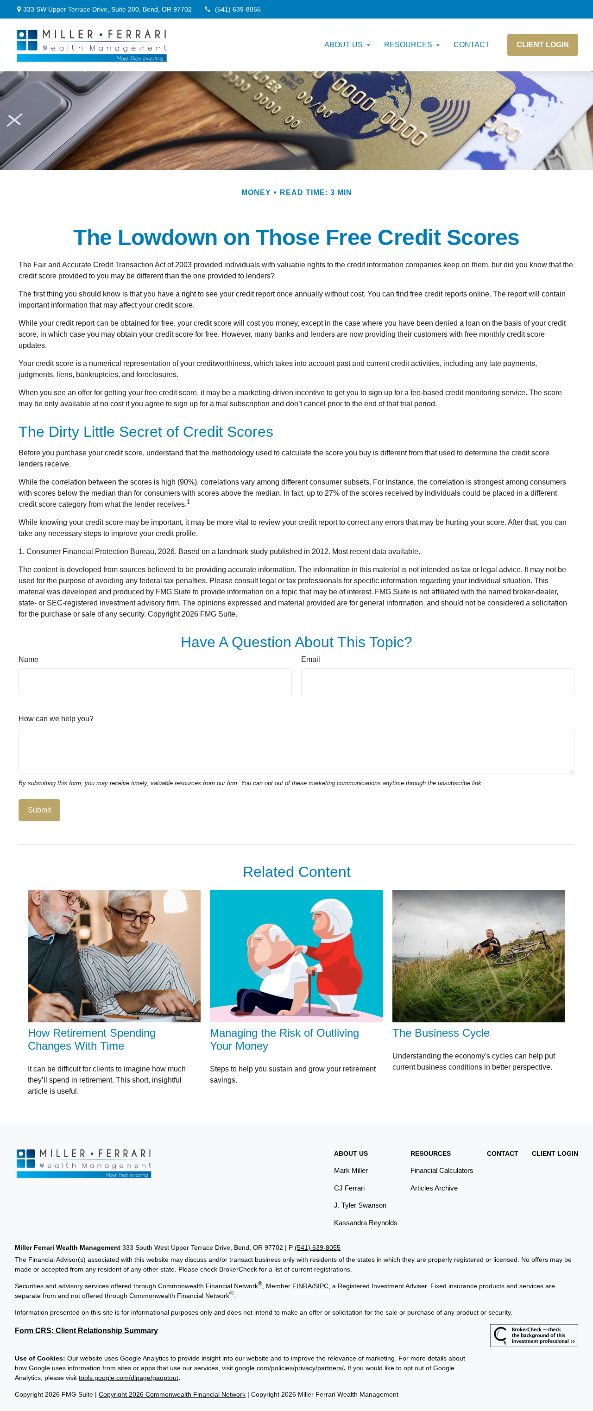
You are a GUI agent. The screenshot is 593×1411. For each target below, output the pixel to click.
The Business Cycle (441, 1033)
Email (310, 659)
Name (28, 659)
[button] (343, 45)
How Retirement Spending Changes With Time (92, 1039)
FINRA (302, 1286)
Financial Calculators (441, 1170)
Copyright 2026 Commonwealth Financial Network (172, 1394)
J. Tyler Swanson (360, 1205)
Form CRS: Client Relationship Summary (86, 1331)
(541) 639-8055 (238, 9)
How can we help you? (56, 719)
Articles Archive (434, 1188)
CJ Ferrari (349, 1188)
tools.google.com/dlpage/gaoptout (128, 1377)
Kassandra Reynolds (365, 1223)
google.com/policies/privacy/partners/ (289, 1368)
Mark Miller (351, 1170)
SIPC (321, 1286)
